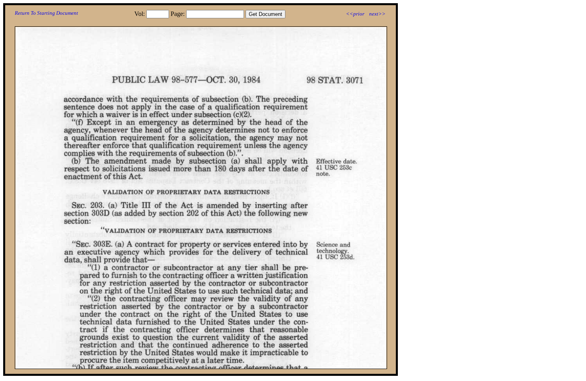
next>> (377, 14)
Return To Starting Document (46, 13)
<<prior (355, 14)
